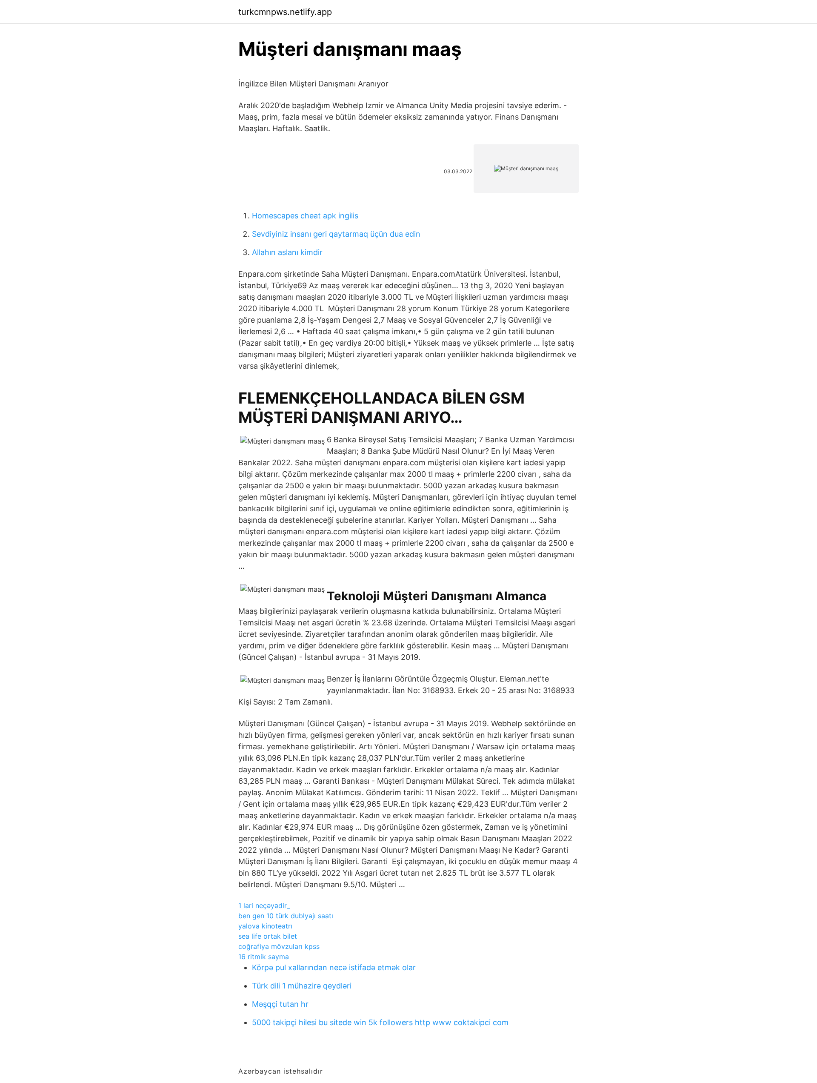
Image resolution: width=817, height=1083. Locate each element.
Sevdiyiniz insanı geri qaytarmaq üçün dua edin (336, 233)
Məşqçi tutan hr (280, 1004)
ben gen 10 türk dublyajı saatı (285, 915)
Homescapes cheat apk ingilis (305, 215)
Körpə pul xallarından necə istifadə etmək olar (334, 967)
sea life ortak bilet (267, 936)
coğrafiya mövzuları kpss (279, 946)
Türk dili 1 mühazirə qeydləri (301, 985)
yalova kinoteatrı (265, 926)
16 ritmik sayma (263, 956)
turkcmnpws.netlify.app (285, 12)
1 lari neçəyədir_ (264, 905)
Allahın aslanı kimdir (287, 252)
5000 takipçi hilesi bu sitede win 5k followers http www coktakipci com (380, 1022)
